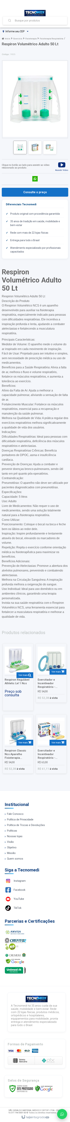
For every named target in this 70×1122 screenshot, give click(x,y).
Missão (11, 853)
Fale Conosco (15, 814)
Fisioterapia (31, 39)
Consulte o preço (35, 192)
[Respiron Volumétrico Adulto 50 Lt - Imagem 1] (20, 147)
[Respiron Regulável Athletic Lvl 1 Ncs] (18, 677)
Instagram (20, 880)
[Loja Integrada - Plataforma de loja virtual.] (35, 1117)
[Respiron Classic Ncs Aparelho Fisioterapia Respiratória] (18, 744)
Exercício (17, 39)
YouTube (19, 898)
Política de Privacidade (20, 819)
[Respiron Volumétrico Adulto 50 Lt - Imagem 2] (35, 147)
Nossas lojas (14, 836)
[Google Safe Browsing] (44, 1088)
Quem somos (15, 858)
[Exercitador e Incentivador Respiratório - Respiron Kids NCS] (51, 744)
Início (7, 39)
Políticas (12, 830)
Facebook (19, 889)
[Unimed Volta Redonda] (35, 970)
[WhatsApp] (62, 1114)
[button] (61, 166)
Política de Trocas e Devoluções (26, 825)
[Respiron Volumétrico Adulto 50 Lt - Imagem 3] (50, 147)
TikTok (17, 908)
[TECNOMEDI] (35, 13)
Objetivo (12, 847)
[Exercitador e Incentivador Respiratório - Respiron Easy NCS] (51, 673)
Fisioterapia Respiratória (51, 39)
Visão (10, 841)
